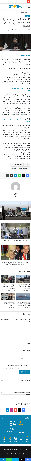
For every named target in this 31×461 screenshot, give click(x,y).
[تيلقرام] (15, 175)
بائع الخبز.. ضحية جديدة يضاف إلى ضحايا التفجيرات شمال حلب (9, 286)
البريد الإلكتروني (26, 351)
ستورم (26, 30)
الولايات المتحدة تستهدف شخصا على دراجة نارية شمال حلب (23, 286)
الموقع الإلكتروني (25, 358)
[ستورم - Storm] (15, 7)
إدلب (26, 164)
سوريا (22, 12)
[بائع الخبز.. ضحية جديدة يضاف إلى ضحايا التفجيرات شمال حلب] (8, 279)
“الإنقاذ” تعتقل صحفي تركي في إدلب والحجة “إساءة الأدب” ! (9, 303)
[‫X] (23, 175)
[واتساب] (19, 175)
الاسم (28, 343)
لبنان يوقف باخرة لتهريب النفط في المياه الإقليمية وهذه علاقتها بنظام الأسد (23, 303)
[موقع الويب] (15, 197)
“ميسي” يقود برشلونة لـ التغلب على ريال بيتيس (16, 89)
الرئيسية (27, 12)
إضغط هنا (5, 68)
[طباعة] (7, 175)
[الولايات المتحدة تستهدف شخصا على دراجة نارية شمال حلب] (23, 279)
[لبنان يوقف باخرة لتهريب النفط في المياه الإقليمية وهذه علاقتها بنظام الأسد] (23, 296)
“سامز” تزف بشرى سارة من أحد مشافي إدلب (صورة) (16, 120)
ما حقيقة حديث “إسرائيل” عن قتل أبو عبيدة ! (17, 2)
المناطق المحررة (16, 164)
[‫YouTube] (15, 410)
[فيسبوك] (27, 175)
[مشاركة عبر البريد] (11, 175)
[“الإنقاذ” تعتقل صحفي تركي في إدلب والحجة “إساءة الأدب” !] (8, 296)
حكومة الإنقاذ (23, 168)
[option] (15, 210)
